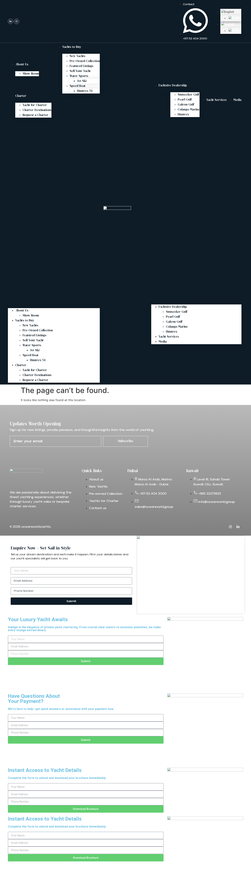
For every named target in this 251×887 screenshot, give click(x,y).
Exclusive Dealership (173, 85)
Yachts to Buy (71, 47)
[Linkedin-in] (10, 21)
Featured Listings (81, 66)
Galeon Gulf (186, 104)
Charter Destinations (37, 110)
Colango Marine (189, 109)
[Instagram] (16, 21)
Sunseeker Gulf (188, 94)
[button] (54, 211)
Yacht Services (216, 100)
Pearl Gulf (185, 99)
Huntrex (183, 114)
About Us (21, 64)
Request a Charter (35, 115)
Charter (20, 96)
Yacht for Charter (35, 105)
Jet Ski (81, 81)
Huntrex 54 (84, 91)
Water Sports (79, 76)
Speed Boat (77, 86)
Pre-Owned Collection (85, 61)
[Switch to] (230, 12)
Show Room (31, 73)
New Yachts (77, 56)
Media (237, 100)
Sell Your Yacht (80, 71)
